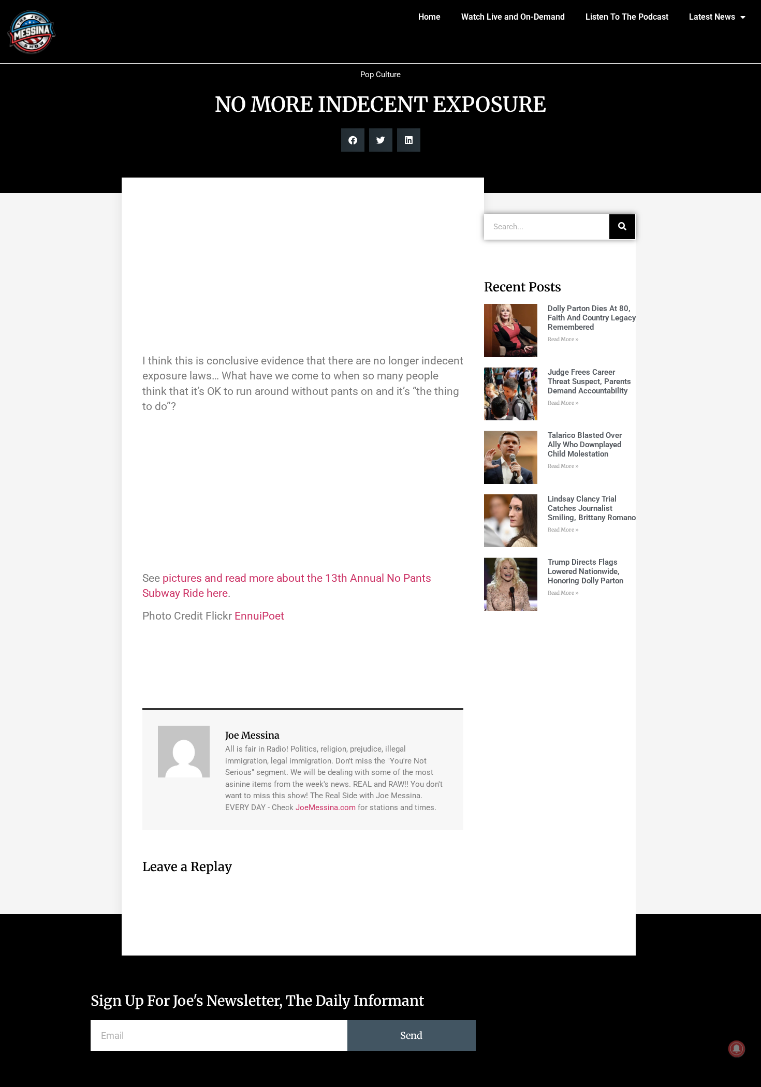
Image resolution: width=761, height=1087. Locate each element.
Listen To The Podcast (627, 17)
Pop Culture (380, 74)
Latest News (712, 17)
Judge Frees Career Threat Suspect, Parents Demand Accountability (589, 381)
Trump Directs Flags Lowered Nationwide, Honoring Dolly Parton (585, 571)
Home (429, 17)
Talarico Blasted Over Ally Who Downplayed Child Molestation (585, 445)
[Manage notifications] (736, 1048)
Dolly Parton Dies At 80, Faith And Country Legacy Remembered (592, 318)
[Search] (622, 226)
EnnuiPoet (259, 616)
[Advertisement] (302, 270)
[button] (352, 140)
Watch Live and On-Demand (513, 17)
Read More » (563, 339)
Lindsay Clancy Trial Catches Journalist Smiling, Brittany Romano (592, 508)
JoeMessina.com (326, 807)
